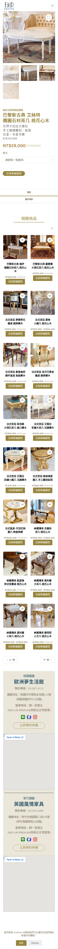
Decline (35, 943)
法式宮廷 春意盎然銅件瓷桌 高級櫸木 (15, 373)
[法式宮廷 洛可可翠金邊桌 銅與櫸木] (43, 355)
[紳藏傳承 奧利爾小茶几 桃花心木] (15, 616)
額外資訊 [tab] (29, 199)
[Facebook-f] (29, 717)
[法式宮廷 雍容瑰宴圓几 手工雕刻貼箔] (43, 459)
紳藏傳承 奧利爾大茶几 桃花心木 (43, 582)
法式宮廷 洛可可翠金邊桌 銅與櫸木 (43, 373)
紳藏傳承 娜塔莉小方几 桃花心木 (43, 634)
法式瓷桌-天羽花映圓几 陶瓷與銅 (15, 530)
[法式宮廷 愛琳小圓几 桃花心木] (43, 303)
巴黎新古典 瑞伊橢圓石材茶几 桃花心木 (15, 267)
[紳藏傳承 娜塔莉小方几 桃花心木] (43, 616)
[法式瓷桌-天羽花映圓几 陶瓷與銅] (15, 512)
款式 (5, 152)
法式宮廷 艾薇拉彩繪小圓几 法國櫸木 (15, 478)
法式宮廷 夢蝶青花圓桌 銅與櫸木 (15, 321)
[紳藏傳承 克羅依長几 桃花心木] (43, 512)
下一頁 (46, 660)
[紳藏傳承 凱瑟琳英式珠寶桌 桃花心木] (15, 564)
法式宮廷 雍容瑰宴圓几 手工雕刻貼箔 (43, 478)
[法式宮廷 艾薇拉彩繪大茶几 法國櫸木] (43, 407)
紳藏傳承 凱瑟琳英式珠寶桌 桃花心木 (15, 582)
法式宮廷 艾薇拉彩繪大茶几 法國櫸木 (43, 425)
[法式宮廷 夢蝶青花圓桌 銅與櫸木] (15, 303)
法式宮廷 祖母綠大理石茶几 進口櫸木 (15, 425)
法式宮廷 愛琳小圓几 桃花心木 (43, 321)
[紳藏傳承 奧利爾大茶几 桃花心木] (43, 564)
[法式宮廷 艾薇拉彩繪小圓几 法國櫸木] (15, 459)
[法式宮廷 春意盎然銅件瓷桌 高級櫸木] (15, 355)
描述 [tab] (29, 192)
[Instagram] (35, 717)
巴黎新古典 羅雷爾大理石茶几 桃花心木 (43, 265)
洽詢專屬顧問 (14, 173)
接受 (21, 943)
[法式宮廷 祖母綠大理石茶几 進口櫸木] (15, 407)
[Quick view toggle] (22, 240)
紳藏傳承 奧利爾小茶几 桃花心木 (15, 634)
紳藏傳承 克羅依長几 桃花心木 (43, 530)
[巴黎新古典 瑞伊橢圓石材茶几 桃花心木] (15, 247)
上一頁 (12, 660)
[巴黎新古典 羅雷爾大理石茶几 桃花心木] (43, 247)
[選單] (52, 6)
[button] (48, 17)
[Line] (23, 717)
